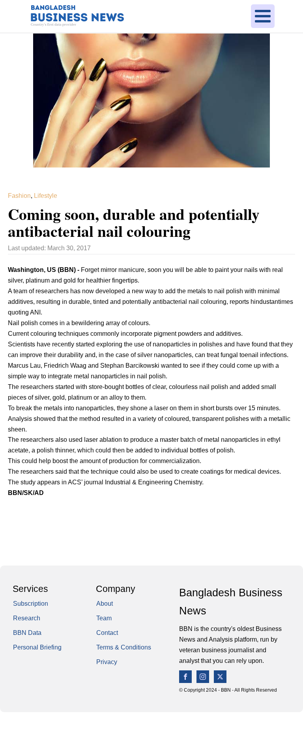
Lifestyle (45, 195)
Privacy (106, 662)
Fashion (19, 195)
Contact (107, 632)
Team (104, 618)
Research (26, 618)
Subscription (30, 603)
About (104, 603)
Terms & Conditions (123, 647)
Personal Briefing (37, 647)
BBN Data (27, 632)
